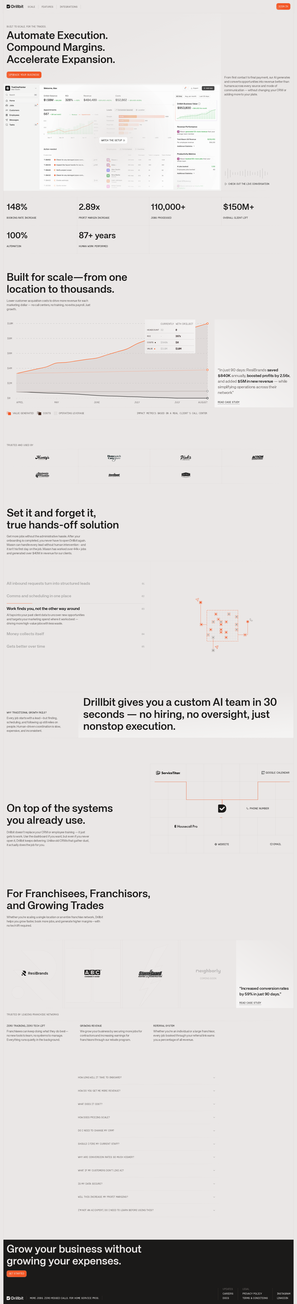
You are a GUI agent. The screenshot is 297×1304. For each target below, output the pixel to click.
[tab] (75, 584)
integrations (69, 6)
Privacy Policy (252, 1293)
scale (31, 6)
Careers (228, 1293)
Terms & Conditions (255, 1298)
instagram (283, 1293)
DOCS (226, 1298)
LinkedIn (282, 1298)
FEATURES (47, 6)
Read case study (229, 402)
